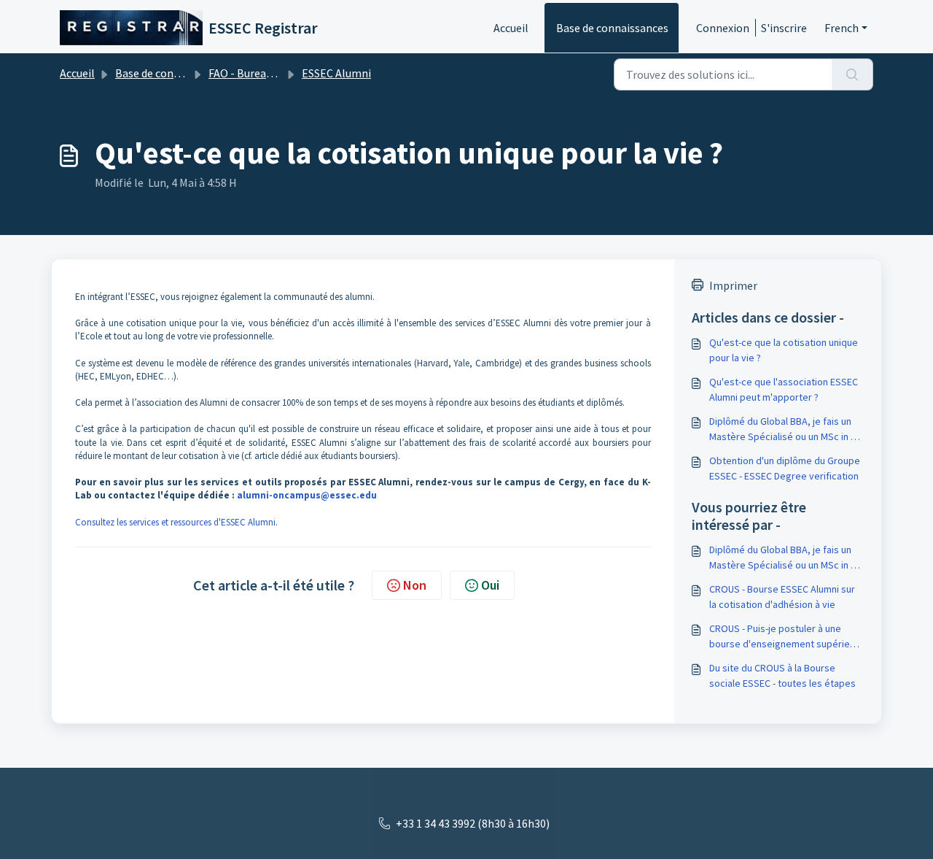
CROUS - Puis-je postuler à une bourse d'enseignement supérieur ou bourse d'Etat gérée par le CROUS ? (784, 637)
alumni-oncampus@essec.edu (307, 495)
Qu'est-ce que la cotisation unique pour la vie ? (783, 350)
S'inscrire (784, 27)
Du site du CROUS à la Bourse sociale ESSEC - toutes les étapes (782, 675)
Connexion (722, 27)
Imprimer (733, 285)
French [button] (841, 27)
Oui (490, 585)
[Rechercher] (852, 74)
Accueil (510, 27)
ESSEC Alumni (336, 73)
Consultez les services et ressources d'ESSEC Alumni (175, 522)
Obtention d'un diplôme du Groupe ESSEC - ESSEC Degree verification (784, 468)
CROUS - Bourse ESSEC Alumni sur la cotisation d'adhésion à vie (782, 596)
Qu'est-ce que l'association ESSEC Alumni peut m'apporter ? (783, 389)
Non (414, 585)
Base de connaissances (612, 27)
